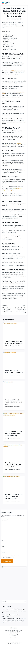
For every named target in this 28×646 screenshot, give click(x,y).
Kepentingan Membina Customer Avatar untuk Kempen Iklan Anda (20, 309)
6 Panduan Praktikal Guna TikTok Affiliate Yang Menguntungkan (14, 496)
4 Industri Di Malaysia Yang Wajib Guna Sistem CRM (13, 402)
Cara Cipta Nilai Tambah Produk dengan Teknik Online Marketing (13, 433)
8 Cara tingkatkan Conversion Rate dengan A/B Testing (7, 308)
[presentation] (14, 330)
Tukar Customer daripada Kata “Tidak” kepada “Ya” (13, 465)
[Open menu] (25, 3)
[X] (12, 644)
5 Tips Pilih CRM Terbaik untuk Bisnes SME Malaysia (13, 609)
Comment (4, 520)
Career (12, 638)
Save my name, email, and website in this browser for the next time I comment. (14, 557)
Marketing (9, 18)
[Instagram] (10, 644)
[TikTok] (19, 644)
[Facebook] (8, 644)
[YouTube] (14, 644)
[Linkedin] (16, 644)
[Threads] (18, 644)
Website (3, 552)
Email (3, 546)
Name (3, 540)
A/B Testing (14, 71)
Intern (16, 638)
